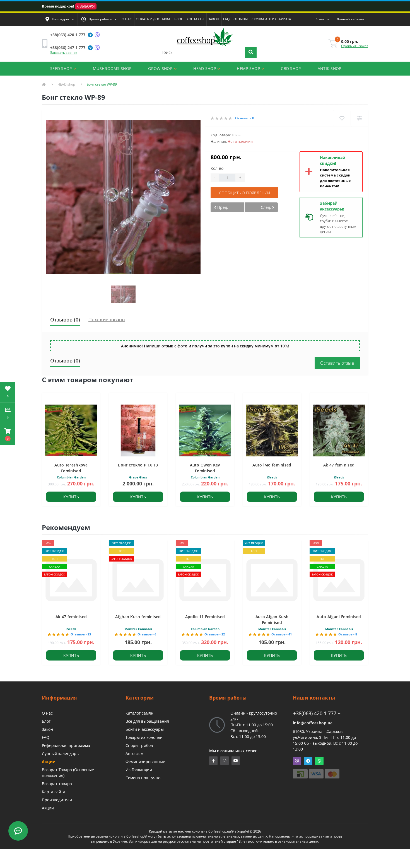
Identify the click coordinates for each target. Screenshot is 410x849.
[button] (60, 19)
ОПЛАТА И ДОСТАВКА (153, 19)
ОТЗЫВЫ (240, 19)
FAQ (226, 19)
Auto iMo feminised (271, 465)
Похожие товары (106, 319)
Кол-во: (218, 168)
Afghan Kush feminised (138, 616)
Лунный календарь (60, 753)
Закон (47, 729)
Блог (46, 721)
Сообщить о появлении (244, 192)
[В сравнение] (359, 118)
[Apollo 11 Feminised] (205, 579)
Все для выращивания (147, 721)
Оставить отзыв (337, 363)
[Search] (251, 52)
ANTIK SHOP (329, 68)
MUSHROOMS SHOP (112, 68)
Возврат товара (57, 783)
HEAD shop (66, 84)
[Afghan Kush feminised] (138, 579)
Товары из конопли (144, 737)
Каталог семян (139, 713)
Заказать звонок (63, 52)
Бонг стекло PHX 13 (138, 465)
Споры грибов (139, 745)
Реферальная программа (66, 745)
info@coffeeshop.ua (312, 722)
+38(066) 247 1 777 (67, 47)
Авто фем (134, 753)
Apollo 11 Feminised (205, 616)
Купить (71, 496)
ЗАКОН (213, 19)
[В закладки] (342, 118)
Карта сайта (53, 791)
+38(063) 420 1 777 (67, 34)
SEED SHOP (61, 68)
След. (266, 207)
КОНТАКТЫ (195, 19)
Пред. (222, 207)
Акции (49, 761)
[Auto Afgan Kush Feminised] (272, 579)
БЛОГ (178, 19)
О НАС (127, 19)
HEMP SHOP (248, 68)
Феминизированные (145, 761)
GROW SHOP (160, 68)
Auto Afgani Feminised (339, 616)
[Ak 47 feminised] (71, 579)
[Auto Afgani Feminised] (339, 579)
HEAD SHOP (204, 68)
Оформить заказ (354, 45)
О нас (47, 713)
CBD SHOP (291, 68)
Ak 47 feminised (339, 465)
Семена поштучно (143, 777)
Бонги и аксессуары (145, 729)
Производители (57, 799)
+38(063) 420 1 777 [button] (314, 713)
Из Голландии (139, 769)
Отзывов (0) (65, 319)
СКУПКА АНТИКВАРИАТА (271, 19)
